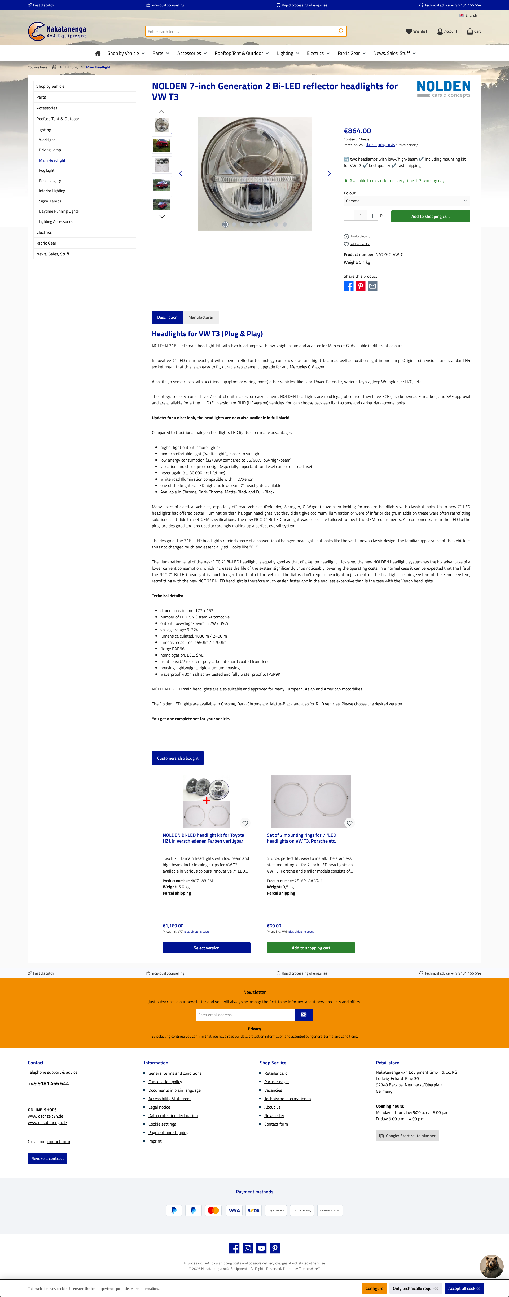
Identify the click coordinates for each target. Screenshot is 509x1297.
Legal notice (159, 1107)
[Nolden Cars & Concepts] (443, 93)
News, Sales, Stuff (52, 254)
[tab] (167, 317)
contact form (58, 1141)
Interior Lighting (52, 191)
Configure (374, 1288)
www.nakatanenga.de (47, 1122)
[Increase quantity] (372, 215)
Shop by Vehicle (50, 86)
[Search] (340, 31)
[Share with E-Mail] (373, 285)
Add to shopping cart (430, 216)
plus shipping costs (380, 144)
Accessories (46, 108)
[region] (243, 174)
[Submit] (304, 1015)
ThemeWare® (309, 1268)
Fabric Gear (46, 243)
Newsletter (274, 1115)
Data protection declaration (173, 1115)
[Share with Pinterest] (361, 285)
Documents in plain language (174, 1090)
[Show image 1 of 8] (225, 224)
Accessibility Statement (169, 1098)
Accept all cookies (464, 1288)
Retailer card (275, 1073)
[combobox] (240, 31)
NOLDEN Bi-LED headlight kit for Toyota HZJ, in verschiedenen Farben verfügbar (203, 838)
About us (272, 1107)
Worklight (47, 140)
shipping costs (230, 1263)
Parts (41, 97)
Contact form (276, 1124)
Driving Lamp (50, 150)
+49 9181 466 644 (466, 5)
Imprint (155, 1141)
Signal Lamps (50, 201)
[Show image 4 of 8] (251, 224)
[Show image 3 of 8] (242, 224)
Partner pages (276, 1081)
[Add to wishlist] (245, 823)
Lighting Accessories (56, 221)
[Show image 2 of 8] (234, 224)
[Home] (99, 53)
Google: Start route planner (410, 1135)
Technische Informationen (287, 1098)
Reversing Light (52, 181)
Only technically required (416, 1288)
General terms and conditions (174, 1073)
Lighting (43, 129)
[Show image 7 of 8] (276, 224)
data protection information (262, 1036)
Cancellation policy (165, 1081)
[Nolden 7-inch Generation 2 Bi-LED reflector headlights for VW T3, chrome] (255, 174)
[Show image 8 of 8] (285, 224)
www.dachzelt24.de (45, 1116)
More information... (145, 1288)
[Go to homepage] (57, 31)
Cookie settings (162, 1124)
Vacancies (273, 1090)
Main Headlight (52, 160)
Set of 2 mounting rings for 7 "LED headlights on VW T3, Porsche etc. (301, 838)
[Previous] (181, 173)
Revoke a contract (47, 1158)
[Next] (329, 173)
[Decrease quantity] (349, 215)
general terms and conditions (334, 1036)
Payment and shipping (168, 1132)
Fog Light (46, 170)
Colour (350, 193)
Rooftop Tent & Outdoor (57, 119)
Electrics (44, 232)
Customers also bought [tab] (178, 758)
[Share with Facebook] (349, 285)
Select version (207, 948)
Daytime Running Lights (59, 211)
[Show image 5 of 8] (259, 224)
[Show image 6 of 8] (268, 224)
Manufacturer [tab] (200, 317)
